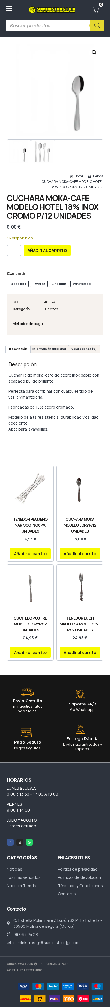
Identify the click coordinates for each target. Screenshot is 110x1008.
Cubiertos (50, 309)
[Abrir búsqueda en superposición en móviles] (55, 25)
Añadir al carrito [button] (30, 553)
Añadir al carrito (47, 250)
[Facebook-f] (10, 842)
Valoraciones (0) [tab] (84, 349)
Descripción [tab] (18, 349)
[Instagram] (19, 842)
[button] (94, 52)
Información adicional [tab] (49, 349)
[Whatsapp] (29, 842)
